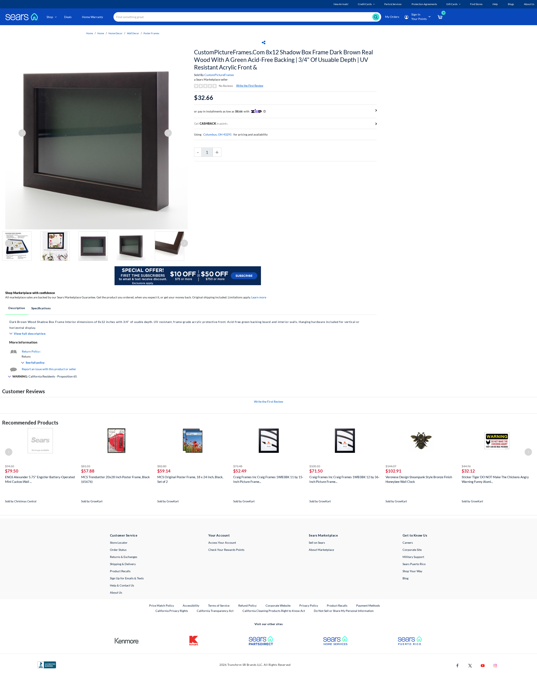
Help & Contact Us (122, 585)
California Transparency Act (215, 611)
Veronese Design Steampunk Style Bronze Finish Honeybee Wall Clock (419, 479)
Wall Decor (133, 33)
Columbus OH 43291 (217, 134)
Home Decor (115, 33)
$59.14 (164, 470)
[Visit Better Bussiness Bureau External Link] (47, 664)
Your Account (219, 535)
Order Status (118, 549)
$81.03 (85, 466)
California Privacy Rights (171, 611)
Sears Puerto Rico (414, 564)
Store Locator (119, 542)
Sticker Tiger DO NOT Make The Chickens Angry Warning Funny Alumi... (495, 479)
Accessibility (191, 605)
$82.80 (161, 466)
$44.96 (466, 466)
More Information (23, 342)
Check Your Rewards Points (226, 549)
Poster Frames (151, 33)
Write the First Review (249, 85)
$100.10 (314, 466)
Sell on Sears (317, 542)
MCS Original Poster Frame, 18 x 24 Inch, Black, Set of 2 (190, 479)
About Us (116, 592)
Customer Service (123, 535)
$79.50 (11, 470)
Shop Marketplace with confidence (30, 293)
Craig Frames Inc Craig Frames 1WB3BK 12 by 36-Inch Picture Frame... (344, 479)
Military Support (413, 557)
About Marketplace (321, 549)
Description (16, 308)
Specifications (41, 308)
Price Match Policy (161, 605)
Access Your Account (222, 542)
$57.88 (87, 470)
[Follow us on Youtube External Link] (482, 665)
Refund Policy (247, 605)
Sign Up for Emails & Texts (127, 578)
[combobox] (247, 17)
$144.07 (391, 466)
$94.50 (9, 466)
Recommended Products (30, 422)
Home (89, 33)
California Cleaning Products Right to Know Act (273, 611)
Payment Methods (368, 605)
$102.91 (393, 470)
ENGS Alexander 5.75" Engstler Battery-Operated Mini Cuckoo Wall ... (40, 479)
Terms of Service (218, 605)
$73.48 (237, 466)
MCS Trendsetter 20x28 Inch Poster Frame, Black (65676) (115, 479)
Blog (405, 578)
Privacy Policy (308, 605)
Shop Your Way (412, 571)
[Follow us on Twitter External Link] (470, 665)
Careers (408, 542)
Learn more (258, 297)
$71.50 (316, 470)
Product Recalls (120, 571)
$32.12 (468, 470)
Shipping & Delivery (123, 564)
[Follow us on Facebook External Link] (457, 665)
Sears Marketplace (323, 535)
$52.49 (239, 470)
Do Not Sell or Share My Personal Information (344, 611)
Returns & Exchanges (123, 557)
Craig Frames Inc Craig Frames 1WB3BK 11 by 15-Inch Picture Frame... (268, 479)
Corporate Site (412, 549)
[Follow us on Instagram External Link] (495, 665)
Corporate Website (278, 605)
